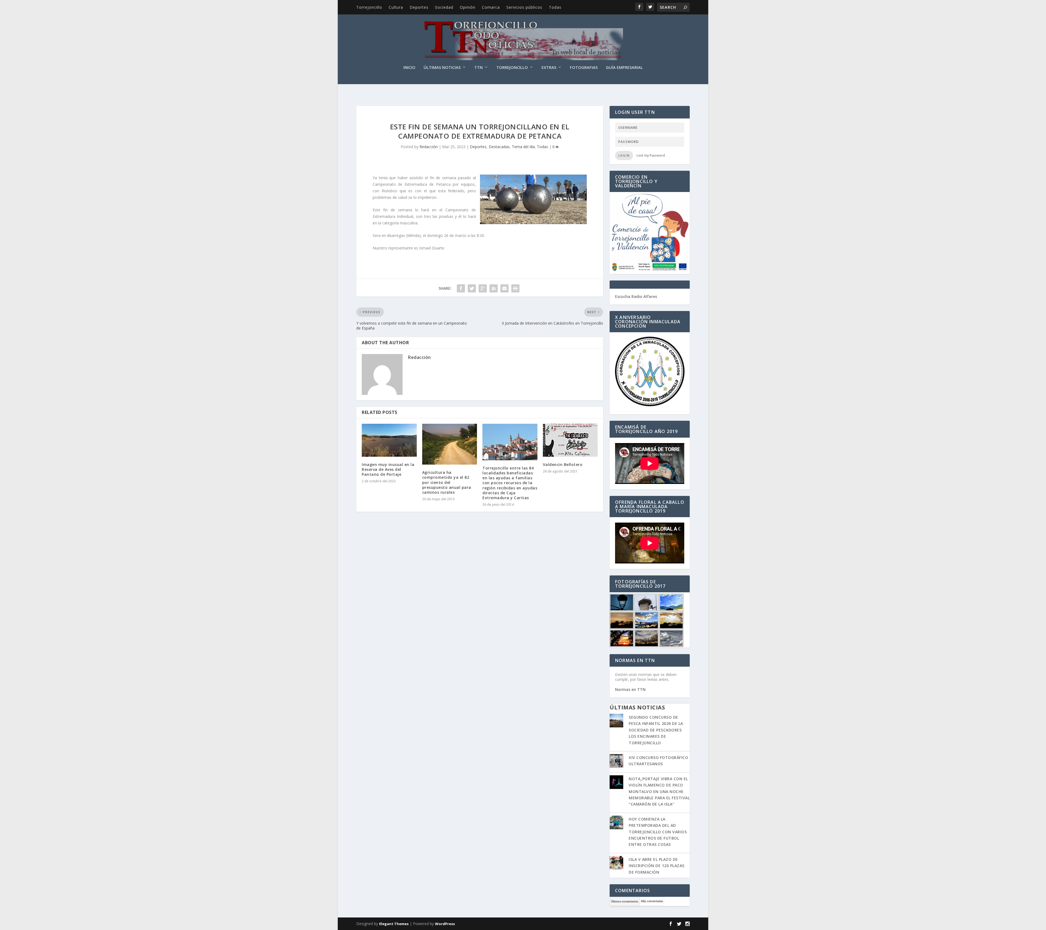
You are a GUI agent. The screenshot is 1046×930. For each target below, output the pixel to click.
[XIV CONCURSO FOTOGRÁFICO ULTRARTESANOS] (616, 761)
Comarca (491, 7)
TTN (478, 67)
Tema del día (523, 146)
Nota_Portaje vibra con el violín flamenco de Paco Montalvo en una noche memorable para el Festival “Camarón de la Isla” (659, 791)
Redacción (428, 146)
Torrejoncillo (369, 7)
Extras (549, 67)
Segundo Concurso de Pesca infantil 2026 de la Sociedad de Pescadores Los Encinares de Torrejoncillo (656, 730)
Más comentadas (652, 901)
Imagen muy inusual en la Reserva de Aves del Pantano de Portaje (388, 469)
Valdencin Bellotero (563, 464)
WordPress (445, 923)
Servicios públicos (524, 7)
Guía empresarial (624, 67)
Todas (555, 7)
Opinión (467, 7)
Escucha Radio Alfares (636, 296)
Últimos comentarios (624, 901)
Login (624, 155)
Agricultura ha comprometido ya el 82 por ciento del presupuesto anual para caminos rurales (446, 482)
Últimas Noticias (442, 67)
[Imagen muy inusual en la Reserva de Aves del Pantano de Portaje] (389, 440)
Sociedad (444, 7)
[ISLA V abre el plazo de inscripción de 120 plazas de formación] (616, 863)
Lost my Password (651, 155)
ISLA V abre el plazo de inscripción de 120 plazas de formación (657, 866)
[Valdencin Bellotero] (570, 440)
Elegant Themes (394, 923)
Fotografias (584, 67)
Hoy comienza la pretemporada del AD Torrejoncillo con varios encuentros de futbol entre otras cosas (658, 831)
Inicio (409, 67)
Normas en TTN (630, 689)
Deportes (419, 7)
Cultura (396, 7)
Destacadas (499, 146)
